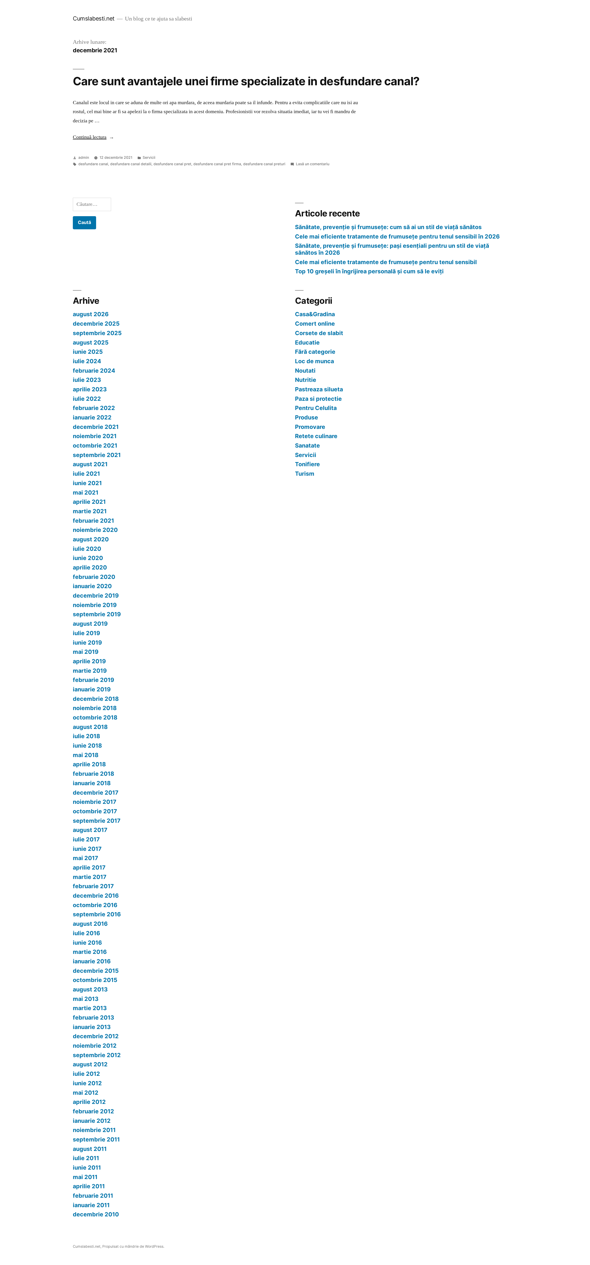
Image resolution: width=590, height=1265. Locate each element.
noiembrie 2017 (94, 801)
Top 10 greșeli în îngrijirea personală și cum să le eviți (369, 271)
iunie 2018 (87, 745)
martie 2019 (90, 670)
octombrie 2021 (95, 445)
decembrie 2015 (96, 970)
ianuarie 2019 (92, 689)
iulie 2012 (86, 1073)
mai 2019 (85, 651)
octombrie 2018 (95, 717)
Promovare (310, 426)
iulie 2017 (86, 839)
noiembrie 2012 (95, 1045)
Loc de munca (314, 361)
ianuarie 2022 (92, 417)
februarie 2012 (93, 1111)
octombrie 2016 (95, 905)
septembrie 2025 (97, 333)
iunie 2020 (88, 557)
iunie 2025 (88, 351)
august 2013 (90, 989)
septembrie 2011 (96, 1139)
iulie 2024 (87, 361)
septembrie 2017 (97, 820)
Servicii (149, 157)
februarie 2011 (93, 1195)
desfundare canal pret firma (217, 164)
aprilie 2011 (89, 1186)
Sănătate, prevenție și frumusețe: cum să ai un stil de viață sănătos (388, 227)
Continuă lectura (93, 137)
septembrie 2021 (97, 454)
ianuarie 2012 (92, 1120)
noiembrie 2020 (95, 529)
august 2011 (90, 1148)
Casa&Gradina (315, 314)
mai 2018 (85, 755)
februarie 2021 (93, 520)
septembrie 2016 (97, 914)
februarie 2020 (94, 576)
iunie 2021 (87, 483)
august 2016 (90, 923)
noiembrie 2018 (95, 708)
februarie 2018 (93, 773)
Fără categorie (315, 351)
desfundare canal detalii (130, 164)
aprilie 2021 (89, 501)
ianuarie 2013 (92, 1026)
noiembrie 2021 (95, 436)
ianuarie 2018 (92, 783)
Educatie (307, 342)
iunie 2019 (87, 642)
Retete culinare (316, 436)
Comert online (315, 323)
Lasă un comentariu (312, 164)
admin (83, 157)
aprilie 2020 (90, 567)
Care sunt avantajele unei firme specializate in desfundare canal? (246, 81)
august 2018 (90, 726)
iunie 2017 (87, 848)
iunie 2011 (87, 1167)
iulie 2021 (86, 473)
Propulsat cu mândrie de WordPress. (133, 1246)
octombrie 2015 (95, 979)
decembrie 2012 (96, 1036)
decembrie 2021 (96, 426)
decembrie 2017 (95, 792)
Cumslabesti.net (94, 18)
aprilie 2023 (90, 389)
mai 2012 (85, 1092)
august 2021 (90, 464)
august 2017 (90, 829)
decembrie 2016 (96, 895)
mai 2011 (85, 1177)
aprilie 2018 (89, 764)
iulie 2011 (86, 1158)
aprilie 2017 (89, 867)
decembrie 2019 (96, 595)
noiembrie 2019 (95, 605)
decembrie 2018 (96, 698)
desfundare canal (93, 164)
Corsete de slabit (319, 333)
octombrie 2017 (95, 811)
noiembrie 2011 (94, 1129)
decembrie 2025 (96, 323)
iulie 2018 (86, 736)
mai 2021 (85, 492)
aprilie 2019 (89, 661)
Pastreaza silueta (319, 389)
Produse (306, 417)
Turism (304, 473)
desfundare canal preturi (264, 164)
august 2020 (91, 539)
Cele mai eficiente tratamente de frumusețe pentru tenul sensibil (386, 262)
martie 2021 (90, 511)
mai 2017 (85, 858)
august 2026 (91, 314)
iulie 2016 (86, 933)
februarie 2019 (93, 679)
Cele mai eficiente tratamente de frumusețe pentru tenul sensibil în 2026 (397, 236)
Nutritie (305, 379)
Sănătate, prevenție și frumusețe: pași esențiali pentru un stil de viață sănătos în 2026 (392, 249)
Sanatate (307, 445)
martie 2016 (90, 951)
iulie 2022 (87, 398)
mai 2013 (85, 998)
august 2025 (91, 342)
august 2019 (90, 623)
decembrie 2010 (96, 1214)
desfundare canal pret (172, 164)
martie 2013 (90, 1008)
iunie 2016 (87, 942)
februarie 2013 (93, 1017)
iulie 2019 (86, 633)
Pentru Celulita (316, 407)
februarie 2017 (93, 886)
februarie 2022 (94, 407)
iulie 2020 (87, 548)
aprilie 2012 (89, 1101)
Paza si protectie (318, 398)
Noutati (305, 370)
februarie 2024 (94, 370)
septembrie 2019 (97, 614)
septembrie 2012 (97, 1055)
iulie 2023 (87, 379)
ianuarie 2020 (92, 586)
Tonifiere (307, 464)
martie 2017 (89, 876)
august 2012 (90, 1064)
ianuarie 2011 (91, 1205)
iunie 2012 (87, 1083)
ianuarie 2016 (92, 961)
